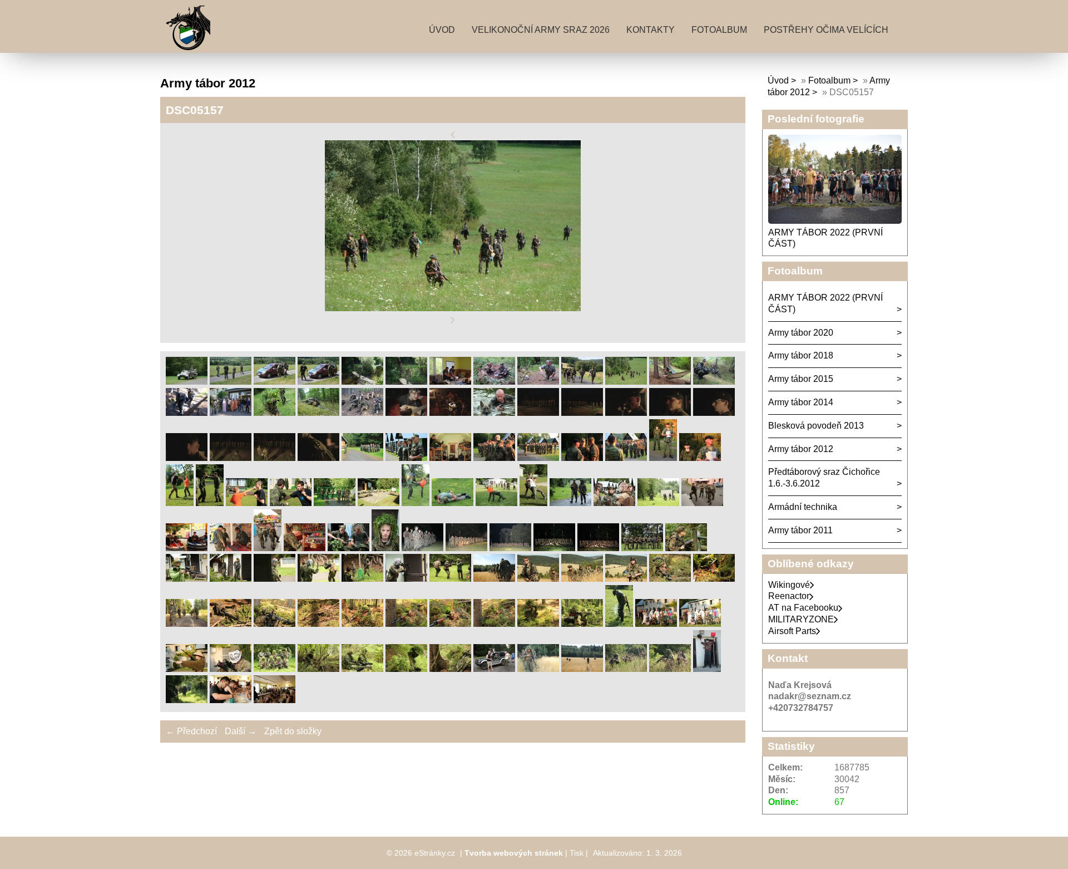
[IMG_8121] (378, 503)
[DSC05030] (450, 381)
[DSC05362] (318, 413)
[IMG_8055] (291, 503)
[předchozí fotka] (453, 134)
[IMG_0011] (406, 413)
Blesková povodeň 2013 (816, 425)
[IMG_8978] (686, 548)
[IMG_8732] (598, 548)
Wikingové (789, 585)
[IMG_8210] (614, 503)
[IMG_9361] (186, 624)
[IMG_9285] (538, 578)
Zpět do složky (293, 731)
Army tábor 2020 (800, 332)
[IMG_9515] (582, 624)
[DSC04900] (230, 381)
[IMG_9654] (619, 624)
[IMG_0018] (450, 413)
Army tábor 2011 (800, 530)
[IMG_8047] (210, 503)
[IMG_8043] (180, 503)
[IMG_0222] (670, 413)
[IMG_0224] (186, 458)
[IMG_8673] (422, 548)
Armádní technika (802, 507)
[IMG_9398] (274, 624)
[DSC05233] (186, 413)
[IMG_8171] (496, 503)
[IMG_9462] (538, 624)
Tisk (577, 852)
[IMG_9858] (186, 700)
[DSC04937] (406, 381)
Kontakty (650, 30)
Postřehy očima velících (826, 30)
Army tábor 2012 (800, 449)
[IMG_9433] (362, 624)
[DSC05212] (714, 381)
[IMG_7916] (450, 458)
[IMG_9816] (538, 669)
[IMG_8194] (570, 503)
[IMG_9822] (626, 669)
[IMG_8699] (510, 548)
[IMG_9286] (582, 578)
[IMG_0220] (626, 413)
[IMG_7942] (538, 458)
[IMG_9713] (318, 669)
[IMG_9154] (450, 578)
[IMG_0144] (494, 413)
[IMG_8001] (700, 458)
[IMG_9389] (230, 624)
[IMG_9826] (670, 669)
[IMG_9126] (274, 578)
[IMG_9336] (670, 578)
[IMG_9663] (186, 669)
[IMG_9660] (656, 624)
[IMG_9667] (230, 669)
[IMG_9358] (714, 578)
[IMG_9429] (318, 624)
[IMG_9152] (406, 578)
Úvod (442, 30)
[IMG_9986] (274, 700)
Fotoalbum (719, 30)
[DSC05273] (274, 413)
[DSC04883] (186, 381)
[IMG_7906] (362, 458)
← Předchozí (191, 731)
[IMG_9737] (450, 669)
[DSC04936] (362, 381)
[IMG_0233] (230, 458)
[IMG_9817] (582, 669)
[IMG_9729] (362, 669)
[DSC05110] (538, 381)
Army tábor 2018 (800, 355)
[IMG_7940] (494, 458)
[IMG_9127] (318, 578)
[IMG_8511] (348, 548)
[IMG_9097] (186, 578)
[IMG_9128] (362, 578)
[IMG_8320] (267, 548)
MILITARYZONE (801, 619)
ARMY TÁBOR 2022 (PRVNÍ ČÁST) (825, 303)
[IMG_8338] (304, 548)
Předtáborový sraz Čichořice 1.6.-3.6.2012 (824, 477)
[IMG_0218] (582, 413)
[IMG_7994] (626, 458)
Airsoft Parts (792, 631)
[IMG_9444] (406, 624)
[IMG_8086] (334, 503)
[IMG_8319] (230, 548)
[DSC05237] (230, 413)
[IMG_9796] (494, 669)
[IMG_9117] (230, 578)
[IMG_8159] (415, 503)
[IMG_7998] (663, 458)
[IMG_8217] (658, 503)
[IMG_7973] (582, 458)
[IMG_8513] (385, 548)
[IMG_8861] (642, 548)
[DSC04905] (318, 381)
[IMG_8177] (533, 503)
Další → (240, 731)
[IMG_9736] (406, 669)
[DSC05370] (362, 413)
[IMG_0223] (714, 413)
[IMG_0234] (274, 458)
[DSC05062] (494, 381)
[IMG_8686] (466, 548)
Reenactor (788, 596)
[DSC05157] (626, 381)
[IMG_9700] (274, 669)
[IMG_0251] (318, 458)
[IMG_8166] (452, 503)
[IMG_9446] (450, 624)
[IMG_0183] (538, 413)
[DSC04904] (274, 381)
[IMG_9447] (494, 624)
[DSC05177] (670, 381)
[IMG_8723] (554, 548)
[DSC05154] (582, 381)
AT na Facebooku (803, 607)
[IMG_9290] (626, 578)
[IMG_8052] (247, 503)
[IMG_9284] (494, 578)
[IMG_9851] (707, 669)
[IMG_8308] (702, 503)
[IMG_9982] (230, 700)
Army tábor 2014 (800, 402)
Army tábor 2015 (800, 379)
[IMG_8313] (186, 548)
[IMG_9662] (700, 624)
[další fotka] (453, 320)
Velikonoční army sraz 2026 (541, 30)
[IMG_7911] (406, 458)
